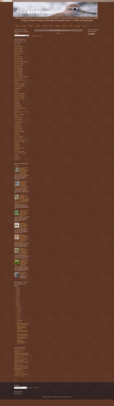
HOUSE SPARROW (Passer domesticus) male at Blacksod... (22, 338)
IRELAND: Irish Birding (18, 364)
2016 (17, 295)
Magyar (15, 133)
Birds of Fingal (17, 71)
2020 (17, 302)
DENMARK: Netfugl (18, 351)
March (18, 311)
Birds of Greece (17, 73)
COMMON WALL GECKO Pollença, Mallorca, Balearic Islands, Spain (24, 225)
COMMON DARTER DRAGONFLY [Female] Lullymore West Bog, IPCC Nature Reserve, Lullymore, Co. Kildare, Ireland (21, 171)
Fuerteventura (17, 106)
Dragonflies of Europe (18, 96)
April (18, 313)
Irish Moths (16, 124)
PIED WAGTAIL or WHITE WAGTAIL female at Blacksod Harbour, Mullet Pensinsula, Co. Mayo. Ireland (21, 184)
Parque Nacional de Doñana (19, 139)
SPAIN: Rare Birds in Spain (19, 375)
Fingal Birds (16, 105)
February (18, 309)
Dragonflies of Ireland (18, 98)
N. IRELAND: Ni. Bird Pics (19, 370)
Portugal (78, 26)
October (18, 322)
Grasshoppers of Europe (19, 108)
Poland (71, 26)
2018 (17, 298)
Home (17, 26)
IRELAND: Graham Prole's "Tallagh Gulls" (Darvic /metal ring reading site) (21, 354)
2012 (17, 287)
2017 (17, 297)
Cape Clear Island (17, 86)
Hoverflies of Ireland (18, 114)
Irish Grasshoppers (18, 121)
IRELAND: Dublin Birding (19, 360)
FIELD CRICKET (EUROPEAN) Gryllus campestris (24, 273)
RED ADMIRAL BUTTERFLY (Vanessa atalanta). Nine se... (23, 335)
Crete (15, 90)
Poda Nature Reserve (18, 141)
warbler (15, 159)
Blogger (70, 396)
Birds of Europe (17, 70)
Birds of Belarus (17, 58)
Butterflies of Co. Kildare (19, 83)
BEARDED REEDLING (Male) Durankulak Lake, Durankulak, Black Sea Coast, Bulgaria (24, 213)
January (18, 307)
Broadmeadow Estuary (18, 80)
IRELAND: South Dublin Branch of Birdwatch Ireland (21, 369)
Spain (84, 26)
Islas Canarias (17, 129)
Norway (64, 26)
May (18, 314)
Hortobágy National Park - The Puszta (21, 111)
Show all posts (65, 30)
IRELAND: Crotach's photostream (20, 358)
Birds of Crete (17, 66)
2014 (17, 291)
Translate (36, 387)
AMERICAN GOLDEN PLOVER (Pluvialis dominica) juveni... (23, 324)
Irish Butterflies (17, 117)
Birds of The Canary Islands (19, 76)
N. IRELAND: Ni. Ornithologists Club (21, 374)
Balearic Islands (17, 48)
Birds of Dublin (17, 56)
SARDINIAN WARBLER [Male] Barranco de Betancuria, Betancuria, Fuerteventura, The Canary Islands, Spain (21, 239)
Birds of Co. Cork (17, 63)
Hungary (16, 116)
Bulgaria (31, 26)
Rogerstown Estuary (18, 148)
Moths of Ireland (17, 138)
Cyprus (38, 26)
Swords (15, 149)
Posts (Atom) (39, 36)
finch (15, 154)
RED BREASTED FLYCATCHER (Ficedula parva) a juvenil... (22, 342)
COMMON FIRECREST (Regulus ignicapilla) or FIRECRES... (21, 327)
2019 (17, 300)
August (18, 318)
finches (15, 156)
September (19, 320)
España (15, 101)
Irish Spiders (16, 126)
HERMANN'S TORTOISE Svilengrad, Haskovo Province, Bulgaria (24, 251)
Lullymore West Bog (18, 131)
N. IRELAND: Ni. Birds (18, 372)
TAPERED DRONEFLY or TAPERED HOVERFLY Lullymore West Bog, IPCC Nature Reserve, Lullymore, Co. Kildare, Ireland (21, 263)
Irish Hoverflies (17, 122)
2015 (17, 293)
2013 (17, 289)
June (18, 316)
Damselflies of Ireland (18, 93)
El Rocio (16, 100)
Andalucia (16, 44)
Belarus (24, 26)
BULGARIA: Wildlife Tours (19, 350)
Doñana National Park (18, 95)
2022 (17, 306)
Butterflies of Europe (18, 85)
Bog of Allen (16, 78)
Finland (45, 26)
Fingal (15, 103)
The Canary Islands (18, 151)
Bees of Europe (17, 49)
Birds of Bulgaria (17, 60)
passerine (16, 158)
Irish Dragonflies (17, 119)
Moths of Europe (17, 136)
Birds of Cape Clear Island (19, 61)
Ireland (58, 26)
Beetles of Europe (17, 51)
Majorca (15, 134)
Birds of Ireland (17, 75)
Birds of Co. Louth (17, 65)
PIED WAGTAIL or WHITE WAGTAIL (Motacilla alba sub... (22, 331)
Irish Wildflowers (17, 128)
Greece (51, 26)
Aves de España (17, 46)
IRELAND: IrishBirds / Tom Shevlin (21, 366)
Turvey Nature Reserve (18, 153)
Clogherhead (16, 88)
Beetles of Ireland (17, 53)
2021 (17, 304)
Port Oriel (16, 144)
